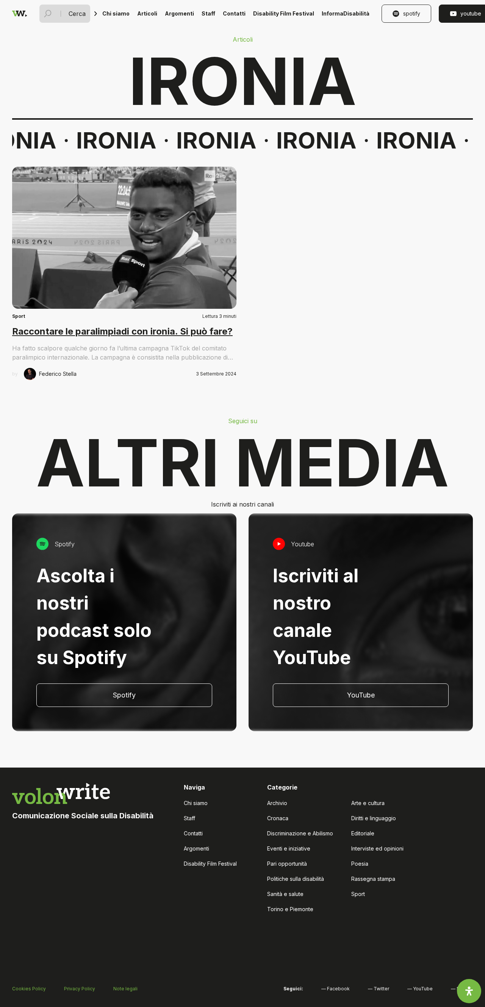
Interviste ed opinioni (377, 848)
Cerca (77, 13)
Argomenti (179, 13)
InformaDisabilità (345, 13)
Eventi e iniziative (288, 848)
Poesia (359, 863)
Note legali (125, 988)
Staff (208, 13)
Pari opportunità (287, 863)
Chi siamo (116, 13)
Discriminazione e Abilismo (300, 833)
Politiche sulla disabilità (295, 879)
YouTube (361, 695)
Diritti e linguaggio (373, 818)
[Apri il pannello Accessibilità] (469, 991)
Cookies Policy (29, 988)
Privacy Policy (79, 988)
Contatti (234, 13)
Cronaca (277, 818)
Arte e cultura (368, 803)
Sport (18, 316)
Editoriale (362, 833)
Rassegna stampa (373, 879)
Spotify (411, 13)
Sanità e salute (285, 894)
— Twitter (378, 988)
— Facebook (335, 988)
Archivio (277, 803)
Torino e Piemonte (290, 909)
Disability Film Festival (283, 13)
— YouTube (420, 988)
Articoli (147, 13)
